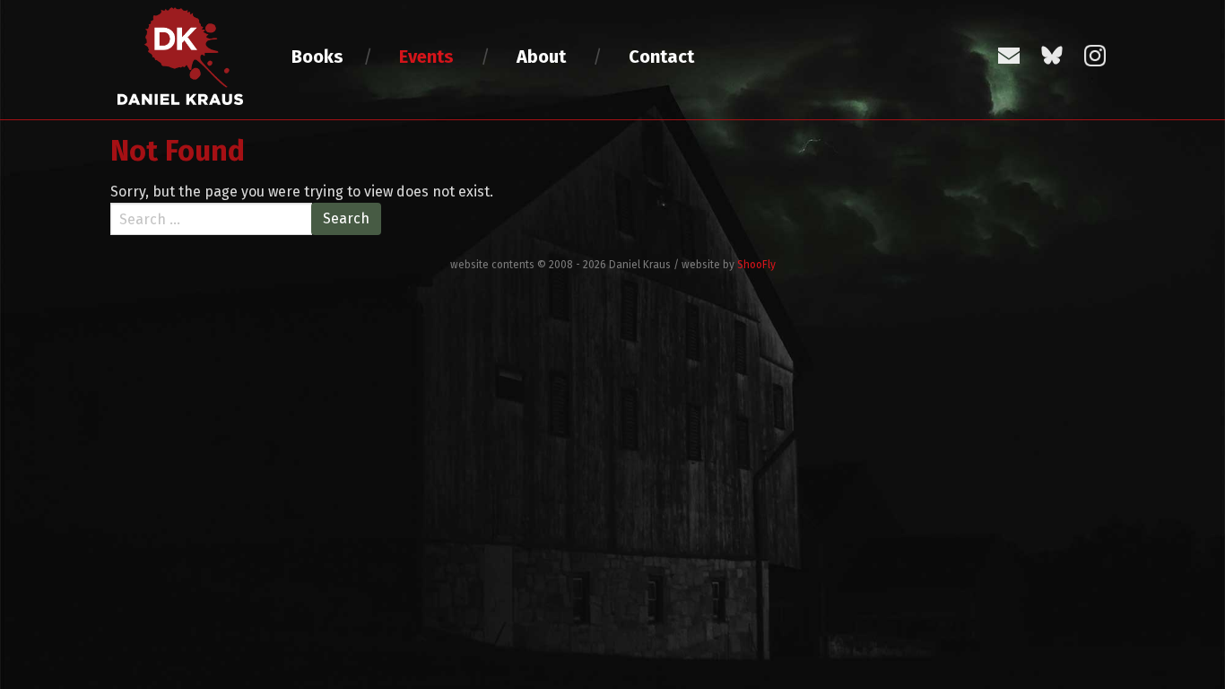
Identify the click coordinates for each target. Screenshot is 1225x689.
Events (426, 56)
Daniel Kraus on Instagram (1095, 55)
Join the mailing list (1009, 55)
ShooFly (756, 264)
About (541, 56)
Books (317, 56)
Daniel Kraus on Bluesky (1052, 55)
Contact (661, 56)
